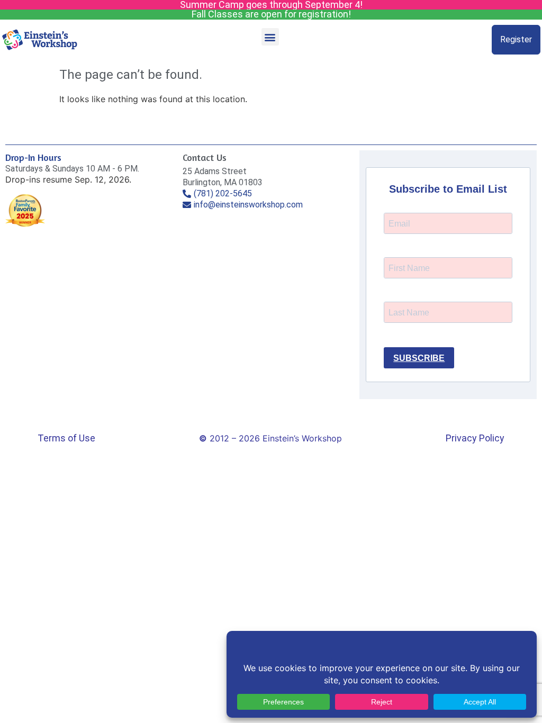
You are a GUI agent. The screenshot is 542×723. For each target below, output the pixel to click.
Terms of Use (66, 438)
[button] (270, 37)
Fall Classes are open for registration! (271, 14)
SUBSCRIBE (419, 358)
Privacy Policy (475, 438)
